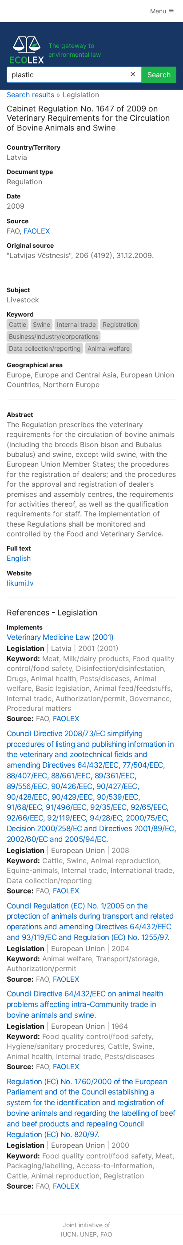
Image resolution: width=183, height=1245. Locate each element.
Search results (30, 94)
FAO (106, 1234)
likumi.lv (20, 583)
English (19, 558)
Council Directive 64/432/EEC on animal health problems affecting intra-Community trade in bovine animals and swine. (85, 1004)
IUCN (68, 1234)
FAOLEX (37, 230)
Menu (159, 11)
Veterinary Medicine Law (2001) (60, 637)
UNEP (88, 1234)
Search (159, 74)
